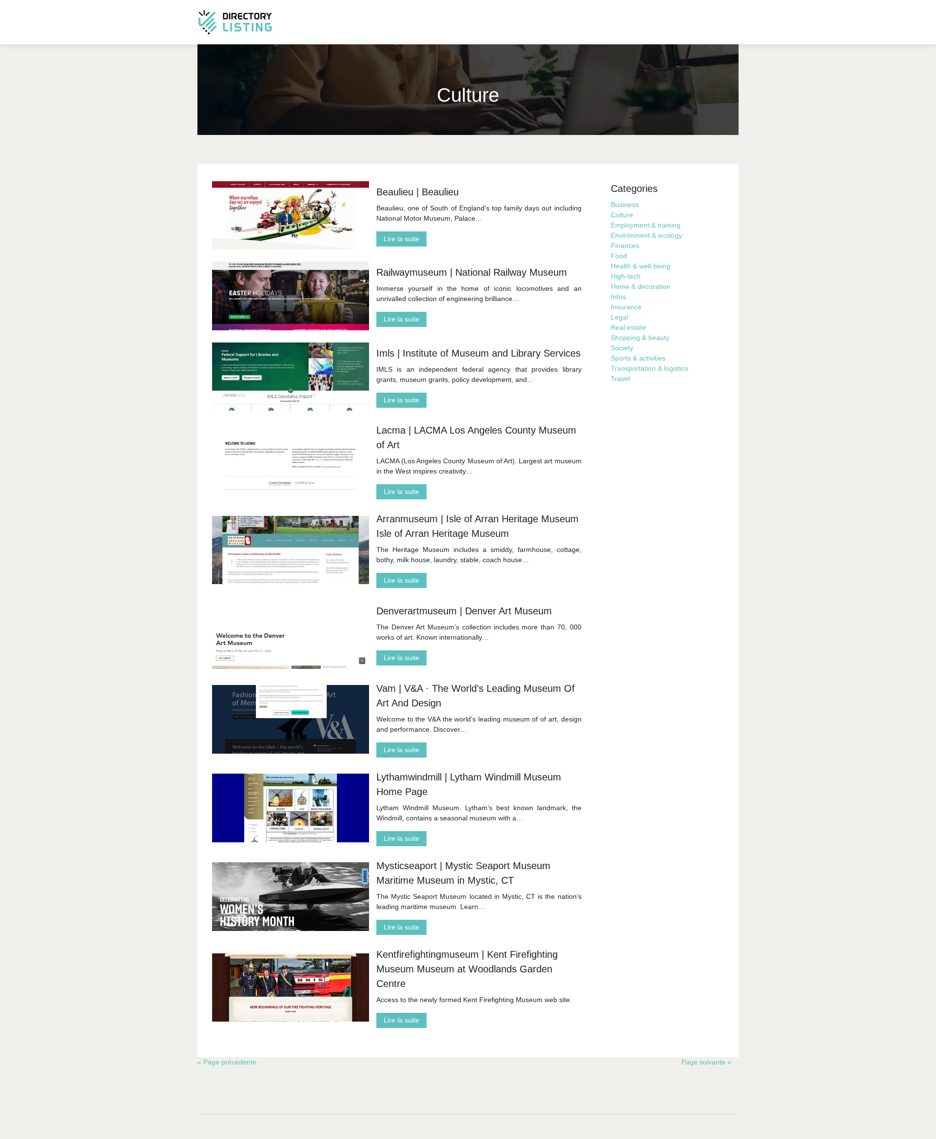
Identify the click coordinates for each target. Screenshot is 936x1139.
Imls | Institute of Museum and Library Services (478, 353)
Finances (625, 245)
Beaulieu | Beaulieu (417, 192)
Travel (620, 378)
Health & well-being (640, 266)
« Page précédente (226, 1062)
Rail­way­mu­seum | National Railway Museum (471, 272)
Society (622, 348)
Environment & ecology (646, 235)
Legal (619, 317)
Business (625, 205)
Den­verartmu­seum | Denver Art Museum (464, 611)
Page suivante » (706, 1062)
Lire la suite (401, 239)
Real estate (628, 327)
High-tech (626, 276)
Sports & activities (638, 358)
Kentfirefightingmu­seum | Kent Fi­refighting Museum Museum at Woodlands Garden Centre (467, 969)
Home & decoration (640, 286)
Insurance (626, 307)
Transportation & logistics (649, 368)
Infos (618, 297)
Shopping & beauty (640, 338)
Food (619, 256)
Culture (622, 215)
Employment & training (646, 225)
